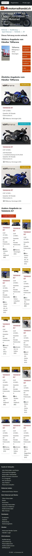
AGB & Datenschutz (8, 546)
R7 (24, 32)
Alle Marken (6, 483)
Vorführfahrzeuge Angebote (26, 55)
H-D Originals (6, 479)
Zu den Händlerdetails (26, 69)
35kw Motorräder (7, 498)
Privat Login (26, 3)
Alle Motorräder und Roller (10, 470)
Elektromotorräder (7, 509)
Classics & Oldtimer (8, 507)
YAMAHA (17, 32)
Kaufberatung (6, 539)
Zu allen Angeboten (8, 216)
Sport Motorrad (7, 32)
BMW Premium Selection (10, 476)
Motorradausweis (7, 544)
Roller (4, 500)
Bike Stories (6, 511)
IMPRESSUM (6, 548)
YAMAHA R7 (8, 108)
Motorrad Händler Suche (9, 531)
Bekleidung (5, 522)
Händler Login (6, 533)
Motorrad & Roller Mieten (10, 492)
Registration (14, 3)
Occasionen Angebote (26, 49)
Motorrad (4, 30)
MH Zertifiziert (6, 481)
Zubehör (4, 520)
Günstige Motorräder (8, 505)
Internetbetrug (6, 542)
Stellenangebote (7, 524)
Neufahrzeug (14, 30)
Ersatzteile (5, 518)
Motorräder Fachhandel (9, 474)
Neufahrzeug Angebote (26, 62)
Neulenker (5, 503)
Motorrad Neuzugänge (9, 472)
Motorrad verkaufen (8, 485)
